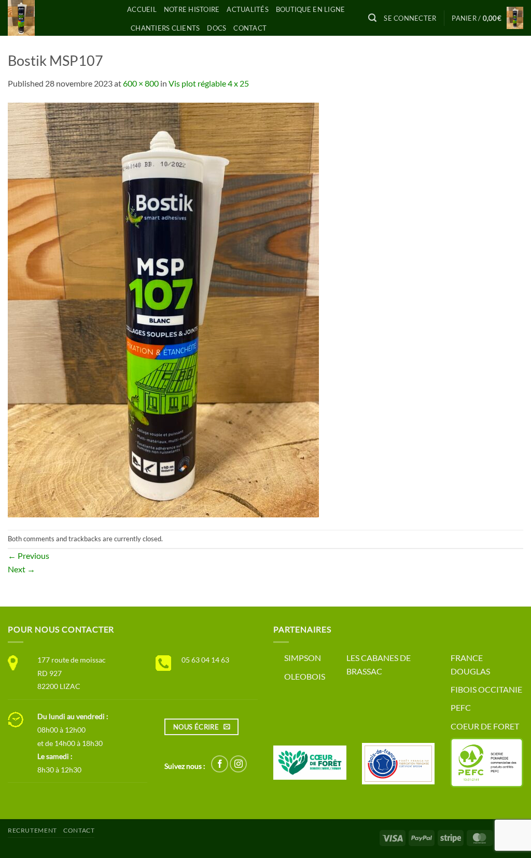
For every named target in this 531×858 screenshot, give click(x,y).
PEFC (461, 707)
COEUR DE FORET (485, 726)
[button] (372, 18)
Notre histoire (192, 9)
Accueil (142, 9)
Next (21, 569)
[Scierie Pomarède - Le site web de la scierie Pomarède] (59, 18)
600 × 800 (141, 83)
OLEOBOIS (304, 676)
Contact (250, 28)
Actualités (248, 9)
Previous (28, 555)
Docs (216, 28)
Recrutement (32, 830)
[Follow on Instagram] (238, 763)
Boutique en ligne (310, 9)
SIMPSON (302, 658)
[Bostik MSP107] (163, 309)
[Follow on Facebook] (219, 763)
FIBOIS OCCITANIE (486, 689)
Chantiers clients (165, 28)
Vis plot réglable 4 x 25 (209, 83)
